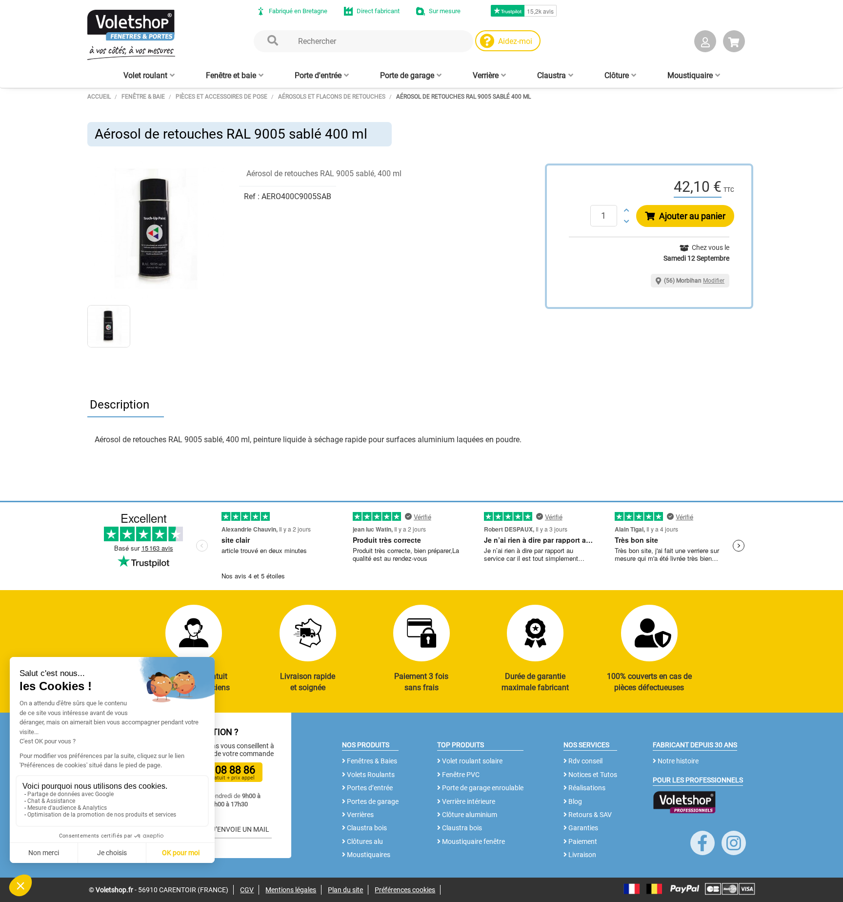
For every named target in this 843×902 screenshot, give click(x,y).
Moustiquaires (367, 855)
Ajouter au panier (691, 216)
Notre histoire (677, 761)
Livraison (581, 855)
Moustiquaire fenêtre (473, 841)
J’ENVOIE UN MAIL (239, 829)
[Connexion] (705, 43)
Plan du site (345, 890)
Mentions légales (290, 890)
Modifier (713, 280)
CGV (247, 890)
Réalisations (586, 788)
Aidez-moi (515, 41)
